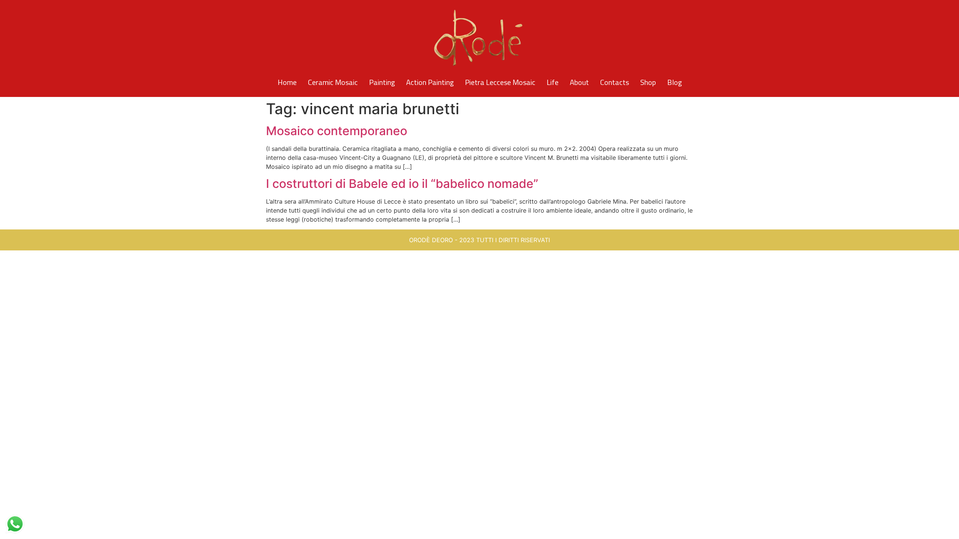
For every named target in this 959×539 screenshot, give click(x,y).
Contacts (614, 82)
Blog (674, 82)
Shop (648, 82)
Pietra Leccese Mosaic (500, 82)
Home (287, 82)
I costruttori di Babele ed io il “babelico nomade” (402, 183)
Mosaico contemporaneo (336, 131)
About (579, 82)
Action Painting (430, 82)
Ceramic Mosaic (333, 82)
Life (553, 82)
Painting (382, 82)
